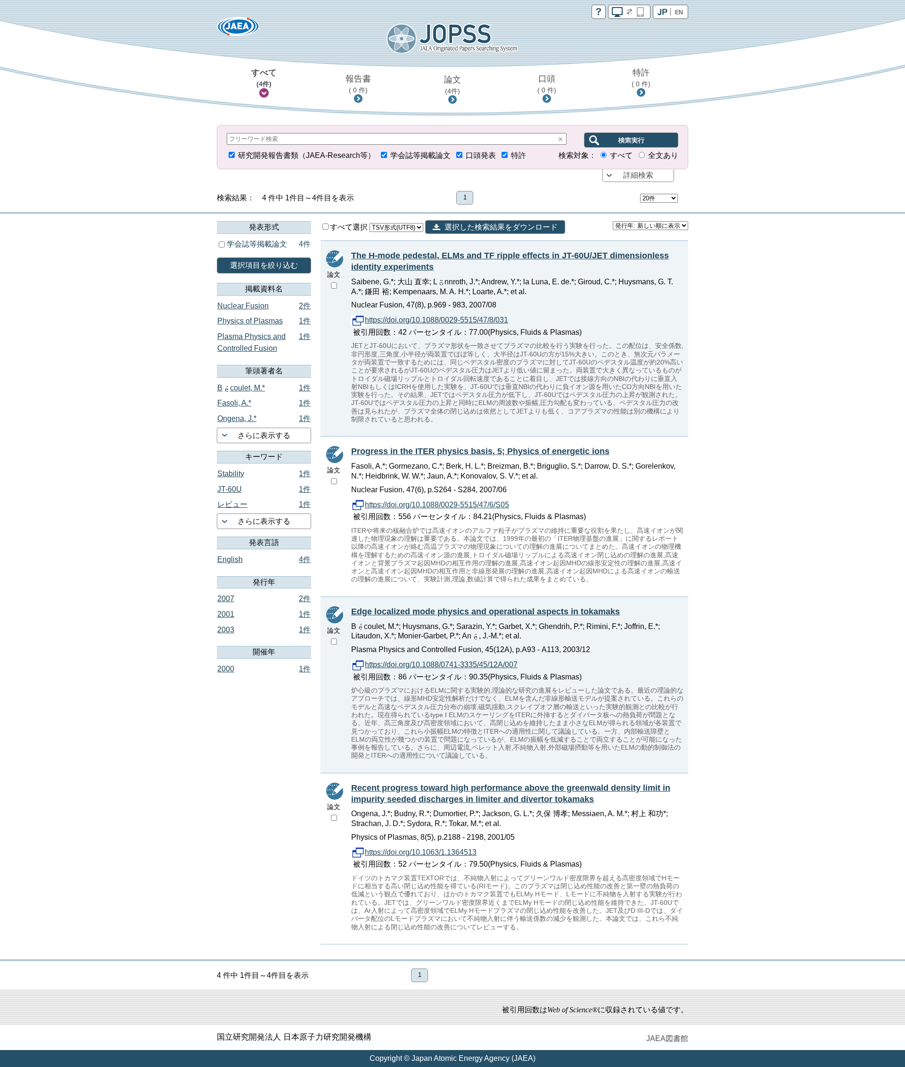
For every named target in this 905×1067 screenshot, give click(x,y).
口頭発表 (481, 155)
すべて (264, 78)
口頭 (546, 84)
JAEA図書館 (667, 1038)
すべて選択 (350, 227)
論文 (452, 85)
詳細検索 (638, 175)
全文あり (663, 155)
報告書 (358, 84)
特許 (641, 78)
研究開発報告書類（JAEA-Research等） (306, 155)
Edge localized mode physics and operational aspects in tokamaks (485, 611)
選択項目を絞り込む (264, 265)
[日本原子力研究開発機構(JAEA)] (238, 29)
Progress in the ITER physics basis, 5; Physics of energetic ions (480, 451)
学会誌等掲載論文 (420, 155)
